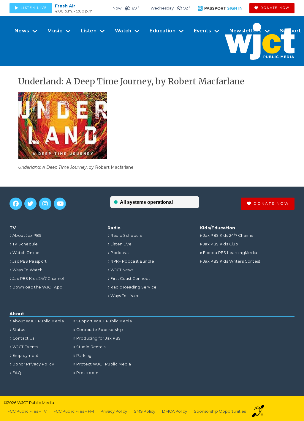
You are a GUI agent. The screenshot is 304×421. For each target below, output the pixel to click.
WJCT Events (25, 347)
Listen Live (121, 244)
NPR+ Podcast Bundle (132, 261)
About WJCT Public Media (38, 321)
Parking (83, 355)
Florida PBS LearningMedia (230, 252)
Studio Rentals (90, 347)
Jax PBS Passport (29, 261)
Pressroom (87, 372)
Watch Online (25, 252)
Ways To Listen (125, 296)
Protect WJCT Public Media (103, 364)
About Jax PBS (27, 235)
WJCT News (121, 270)
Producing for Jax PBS (98, 338)
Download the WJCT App (37, 287)
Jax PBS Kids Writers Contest (232, 261)
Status (18, 329)
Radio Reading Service (133, 287)
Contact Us (23, 338)
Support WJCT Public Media (104, 321)
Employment (25, 355)
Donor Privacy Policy (33, 364)
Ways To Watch (27, 270)
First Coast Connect (130, 278)
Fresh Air (65, 6)
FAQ (16, 372)
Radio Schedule (126, 235)
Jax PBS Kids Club (220, 244)
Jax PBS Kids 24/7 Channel (38, 278)
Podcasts (119, 252)
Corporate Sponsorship (99, 329)
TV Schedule (25, 244)
